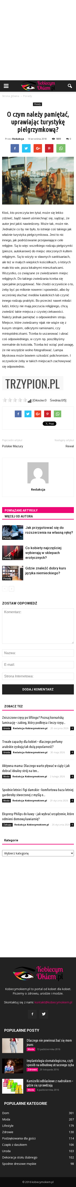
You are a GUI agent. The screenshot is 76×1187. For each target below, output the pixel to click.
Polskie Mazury (12, 446)
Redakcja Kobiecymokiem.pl (30, 728)
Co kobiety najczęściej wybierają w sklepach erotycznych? (43, 553)
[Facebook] (32, 1014)
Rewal (70, 446)
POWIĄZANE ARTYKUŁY (21, 510)
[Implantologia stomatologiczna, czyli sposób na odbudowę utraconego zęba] (12, 1066)
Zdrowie (32, 1069)
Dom (5, 1113)
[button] (70, 86)
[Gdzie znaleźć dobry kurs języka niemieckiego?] (12, 573)
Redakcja (18, 138)
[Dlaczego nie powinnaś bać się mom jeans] (12, 1045)
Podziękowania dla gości (19, 1138)
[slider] (14, 399)
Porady (37, 104)
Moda (6, 776)
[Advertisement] (38, 40)
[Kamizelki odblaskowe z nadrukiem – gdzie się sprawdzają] (12, 1086)
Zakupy (7, 824)
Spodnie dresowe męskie (19, 1164)
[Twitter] (43, 1014)
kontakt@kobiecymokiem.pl (53, 1002)
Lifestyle (8, 1126)
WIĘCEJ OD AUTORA (19, 516)
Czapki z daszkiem (14, 1145)
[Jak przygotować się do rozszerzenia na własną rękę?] (12, 532)
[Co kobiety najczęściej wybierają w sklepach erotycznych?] (12, 553)
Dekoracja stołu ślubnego (19, 1157)
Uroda (6, 728)
